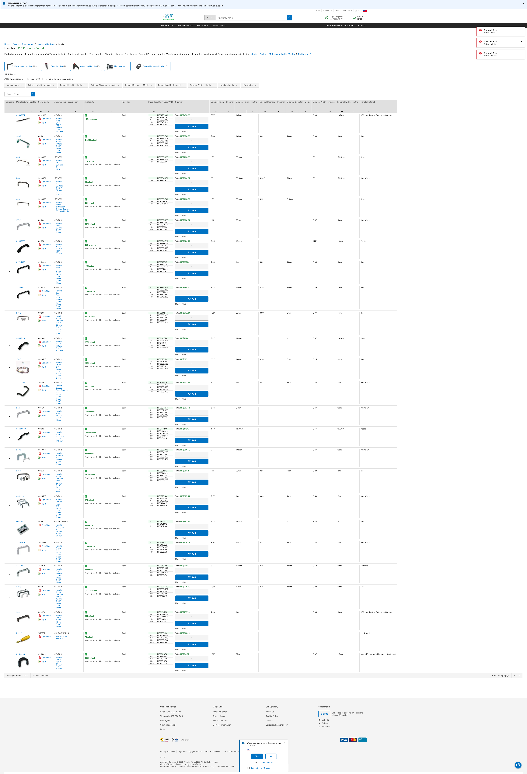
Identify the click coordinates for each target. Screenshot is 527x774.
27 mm (58, 664)
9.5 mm (59, 668)
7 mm (58, 487)
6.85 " (58, 246)
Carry (58, 617)
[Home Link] (168, 17)
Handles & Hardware (46, 44)
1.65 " (58, 596)
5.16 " (58, 392)
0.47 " (58, 230)
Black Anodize (62, 390)
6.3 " (58, 571)
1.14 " (58, 225)
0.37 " (58, 666)
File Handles (119, 66)
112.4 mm (60, 436)
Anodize (59, 455)
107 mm (59, 531)
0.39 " (58, 146)
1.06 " (58, 662)
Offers (317, 11)
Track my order (220, 711)
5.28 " (58, 297)
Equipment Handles (23, 66)
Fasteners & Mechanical (23, 44)
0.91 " (58, 348)
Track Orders (347, 11)
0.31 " (58, 327)
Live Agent (165, 720)
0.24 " (58, 371)
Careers (269, 720)
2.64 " (58, 413)
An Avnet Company (168, 762)
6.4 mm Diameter (63, 209)
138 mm (59, 144)
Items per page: (14, 675)
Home (7, 44)
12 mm (58, 232)
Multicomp (274, 54)
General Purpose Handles (154, 66)
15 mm (58, 582)
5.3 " (58, 457)
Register (339, 17)
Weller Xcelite (288, 54)
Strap (58, 121)
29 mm (59, 228)
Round (58, 318)
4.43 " (58, 434)
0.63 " (58, 624)
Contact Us (327, 11)
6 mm (58, 373)
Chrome (59, 320)
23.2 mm (59, 350)
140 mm (59, 346)
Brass (58, 204)
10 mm (58, 148)
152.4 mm (60, 169)
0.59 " (58, 580)
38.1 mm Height (62, 211)
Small (58, 123)
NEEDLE (59, 638)
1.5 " (58, 162)
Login (332, 17)
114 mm (59, 274)
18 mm (58, 369)
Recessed (60, 527)
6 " (57, 167)
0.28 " (58, 485)
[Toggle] (6, 79)
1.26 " (58, 323)
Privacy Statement (167, 751)
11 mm (58, 399)
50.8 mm (59, 186)
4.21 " (58, 529)
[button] (166, 25)
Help (337, 11)
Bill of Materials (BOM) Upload (340, 25)
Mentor (254, 54)
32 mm (59, 325)
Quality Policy (272, 716)
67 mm (58, 415)
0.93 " (58, 129)
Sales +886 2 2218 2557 (171, 711)
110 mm (59, 622)
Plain (58, 504)
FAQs (162, 729)
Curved (59, 388)
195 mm (59, 127)
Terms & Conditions (212, 751)
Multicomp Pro (305, 54)
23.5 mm (59, 131)
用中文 (357, 11)
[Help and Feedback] (518, 765)
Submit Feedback (168, 725)
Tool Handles (57, 66)
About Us (270, 711)
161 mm (59, 536)
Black (58, 270)
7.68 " (58, 125)
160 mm (59, 573)
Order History (219, 716)
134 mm (59, 299)
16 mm (58, 626)
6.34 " (58, 534)
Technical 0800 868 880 (171, 716)
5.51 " (58, 344)
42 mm (59, 599)
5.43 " (58, 142)
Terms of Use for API (232, 751)
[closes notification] (523, 3)
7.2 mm (59, 190)
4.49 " (58, 272)
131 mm (59, 394)
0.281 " (59, 188)
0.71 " (58, 367)
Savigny (264, 54)
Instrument (60, 207)
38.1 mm (59, 165)
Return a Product (220, 720)
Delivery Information (222, 725)
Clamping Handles (88, 66)
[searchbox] (251, 17)
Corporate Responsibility (277, 725)
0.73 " (58, 439)
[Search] (289, 17)
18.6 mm (59, 441)
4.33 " (58, 620)
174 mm (59, 249)
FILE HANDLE (61, 636)
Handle (59, 118)
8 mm (58, 329)
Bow (58, 267)
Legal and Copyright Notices (190, 751)
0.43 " (58, 397)
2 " (57, 183)
